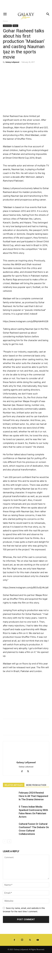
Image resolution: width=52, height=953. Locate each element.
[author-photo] (26, 758)
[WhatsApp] (26, 69)
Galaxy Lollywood (12, 62)
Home (5, 21)
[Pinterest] (19, 69)
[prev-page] (4, 841)
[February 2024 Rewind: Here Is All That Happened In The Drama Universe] (10, 796)
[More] (32, 69)
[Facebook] (6, 69)
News (15, 26)
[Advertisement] (26, 5)
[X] (12, 69)
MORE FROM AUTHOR (36, 785)
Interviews (7, 26)
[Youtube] (38, 940)
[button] (5, 14)
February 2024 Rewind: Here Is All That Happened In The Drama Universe (33, 796)
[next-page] (9, 841)
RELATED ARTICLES (14, 785)
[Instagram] (22, 940)
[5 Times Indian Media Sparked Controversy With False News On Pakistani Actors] (10, 810)
